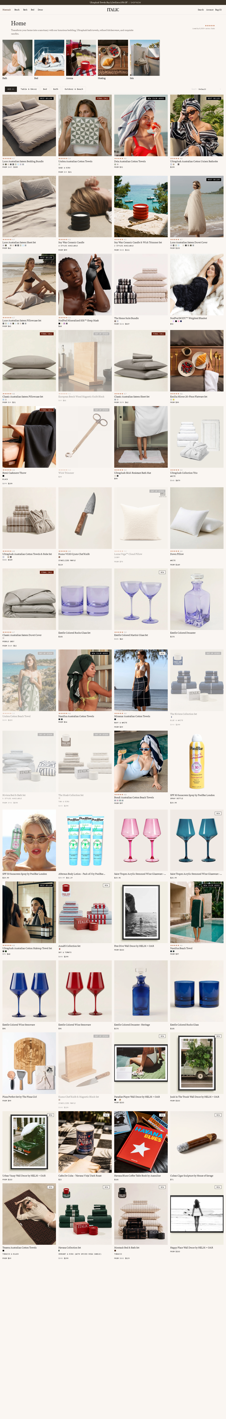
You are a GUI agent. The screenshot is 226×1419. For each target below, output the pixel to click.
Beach (17, 9)
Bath (25, 9)
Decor (40, 9)
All (11, 89)
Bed (32, 9)
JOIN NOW (128, 2)
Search (201, 9)
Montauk (6, 9)
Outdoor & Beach (74, 89)
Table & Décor (29, 89)
